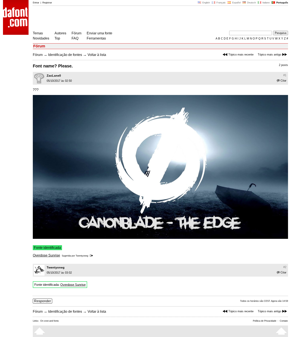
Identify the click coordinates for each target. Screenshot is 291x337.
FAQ (75, 38)
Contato (284, 320)
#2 (284, 267)
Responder (42, 301)
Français (220, 2)
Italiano (265, 2)
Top (57, 38)
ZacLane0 (54, 75)
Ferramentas (96, 38)
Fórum (76, 33)
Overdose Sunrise (46, 255)
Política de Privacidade (264, 320)
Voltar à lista (97, 55)
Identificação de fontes (65, 55)
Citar (283, 80)
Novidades (41, 38)
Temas (38, 33)
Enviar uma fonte (99, 33)
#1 (284, 75)
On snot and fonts (49, 320)
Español (236, 2)
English (205, 2)
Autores (60, 33)
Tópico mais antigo (269, 54)
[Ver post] (92, 255)
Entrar (36, 2)
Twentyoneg (82, 255)
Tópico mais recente (241, 54)
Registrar (47, 2)
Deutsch (251, 2)
